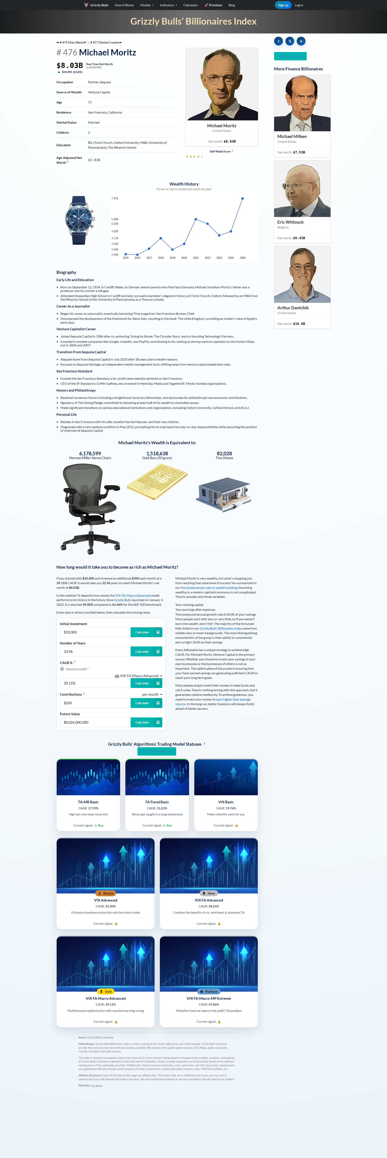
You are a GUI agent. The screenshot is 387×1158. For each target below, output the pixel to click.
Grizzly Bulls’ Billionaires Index (193, 21)
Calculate (142, 632)
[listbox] (138, 675)
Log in (299, 5)
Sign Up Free (293, 56)
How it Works (124, 5)
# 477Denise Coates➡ (106, 42)
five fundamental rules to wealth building (209, 587)
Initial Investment (73, 624)
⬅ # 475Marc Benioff (71, 42)
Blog (232, 5)
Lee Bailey (97, 1085)
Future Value (70, 714)
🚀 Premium (213, 5)
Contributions (72, 694)
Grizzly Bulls (122, 600)
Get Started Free (159, 751)
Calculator (190, 5)
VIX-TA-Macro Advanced (132, 595)
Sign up (283, 5)
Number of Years (72, 643)
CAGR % (67, 662)
